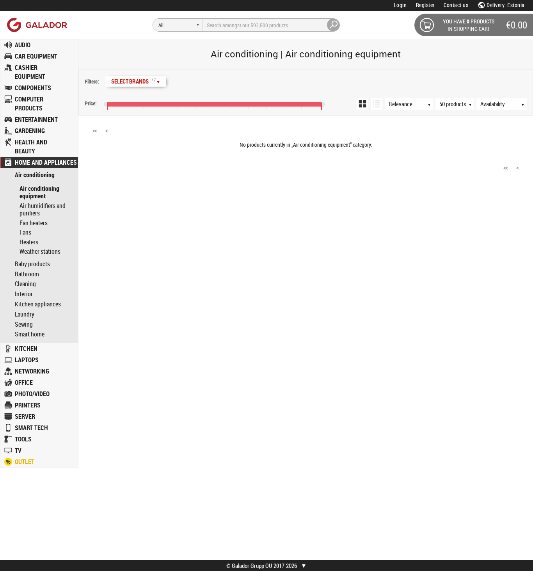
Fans (25, 232)
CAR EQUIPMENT (36, 56)
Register (425, 5)
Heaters (29, 242)
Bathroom (27, 274)
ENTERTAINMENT (36, 119)
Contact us (456, 5)
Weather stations (40, 251)
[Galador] (36, 24)
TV (18, 450)
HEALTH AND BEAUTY (31, 146)
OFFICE (24, 382)
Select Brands (135, 81)
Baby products (32, 264)
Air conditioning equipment (39, 192)
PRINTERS (28, 405)
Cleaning (25, 284)
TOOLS (23, 439)
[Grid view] (362, 104)
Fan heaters (34, 223)
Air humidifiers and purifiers (43, 209)
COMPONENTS (33, 88)
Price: (91, 103)
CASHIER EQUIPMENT (30, 72)
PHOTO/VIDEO (32, 394)
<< (94, 130)
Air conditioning (35, 175)
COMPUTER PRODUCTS (29, 103)
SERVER (25, 416)
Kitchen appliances (38, 304)
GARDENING (30, 130)
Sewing (24, 324)
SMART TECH (31, 427)
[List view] (376, 104)
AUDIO (22, 45)
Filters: (92, 81)
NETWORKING (32, 371)
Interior (24, 294)
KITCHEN (26, 348)
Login (400, 5)
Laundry (24, 314)
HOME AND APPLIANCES (46, 162)
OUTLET (24, 461)
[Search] (333, 25)
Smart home (29, 334)
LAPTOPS (27, 360)
